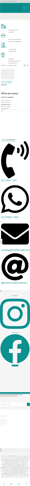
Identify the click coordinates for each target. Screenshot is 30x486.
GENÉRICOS (2, 423)
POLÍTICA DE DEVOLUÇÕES (6, 429)
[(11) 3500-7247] (15, 178)
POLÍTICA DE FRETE (4, 430)
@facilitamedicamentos (14, 282)
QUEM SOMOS (3, 439)
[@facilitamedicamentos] (15, 280)
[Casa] (3, 484)
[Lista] (24, 65)
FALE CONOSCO (3, 446)
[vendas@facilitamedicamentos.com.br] (15, 247)
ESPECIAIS (2, 424)
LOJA (1, 440)
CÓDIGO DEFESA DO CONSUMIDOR (8, 434)
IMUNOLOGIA (3, 419)
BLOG (1, 447)
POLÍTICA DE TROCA (4, 433)
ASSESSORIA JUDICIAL (5, 443)
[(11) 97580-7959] (15, 215)
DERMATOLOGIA (3, 421)
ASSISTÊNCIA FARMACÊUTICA (6, 444)
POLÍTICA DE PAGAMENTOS (6, 432)
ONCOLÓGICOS (6, 100)
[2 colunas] (27, 65)
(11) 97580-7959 (10, 217)
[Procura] (24, 8)
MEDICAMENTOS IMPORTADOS (7, 441)
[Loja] (11, 484)
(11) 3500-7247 (13, 1)
